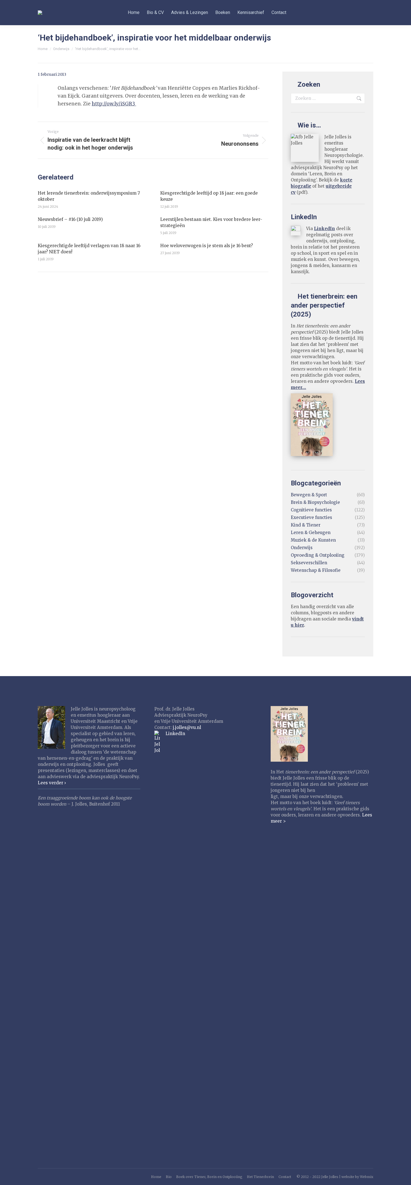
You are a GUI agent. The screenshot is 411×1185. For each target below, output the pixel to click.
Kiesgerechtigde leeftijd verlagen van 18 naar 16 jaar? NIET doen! (89, 248)
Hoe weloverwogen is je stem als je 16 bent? (206, 245)
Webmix (366, 1177)
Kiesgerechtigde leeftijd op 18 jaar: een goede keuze (209, 196)
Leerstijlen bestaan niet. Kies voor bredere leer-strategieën (211, 222)
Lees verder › (52, 782)
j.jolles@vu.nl (187, 727)
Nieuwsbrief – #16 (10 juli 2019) (70, 219)
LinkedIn (324, 228)
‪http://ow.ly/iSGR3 (114, 104)
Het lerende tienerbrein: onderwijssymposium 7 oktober (89, 196)
